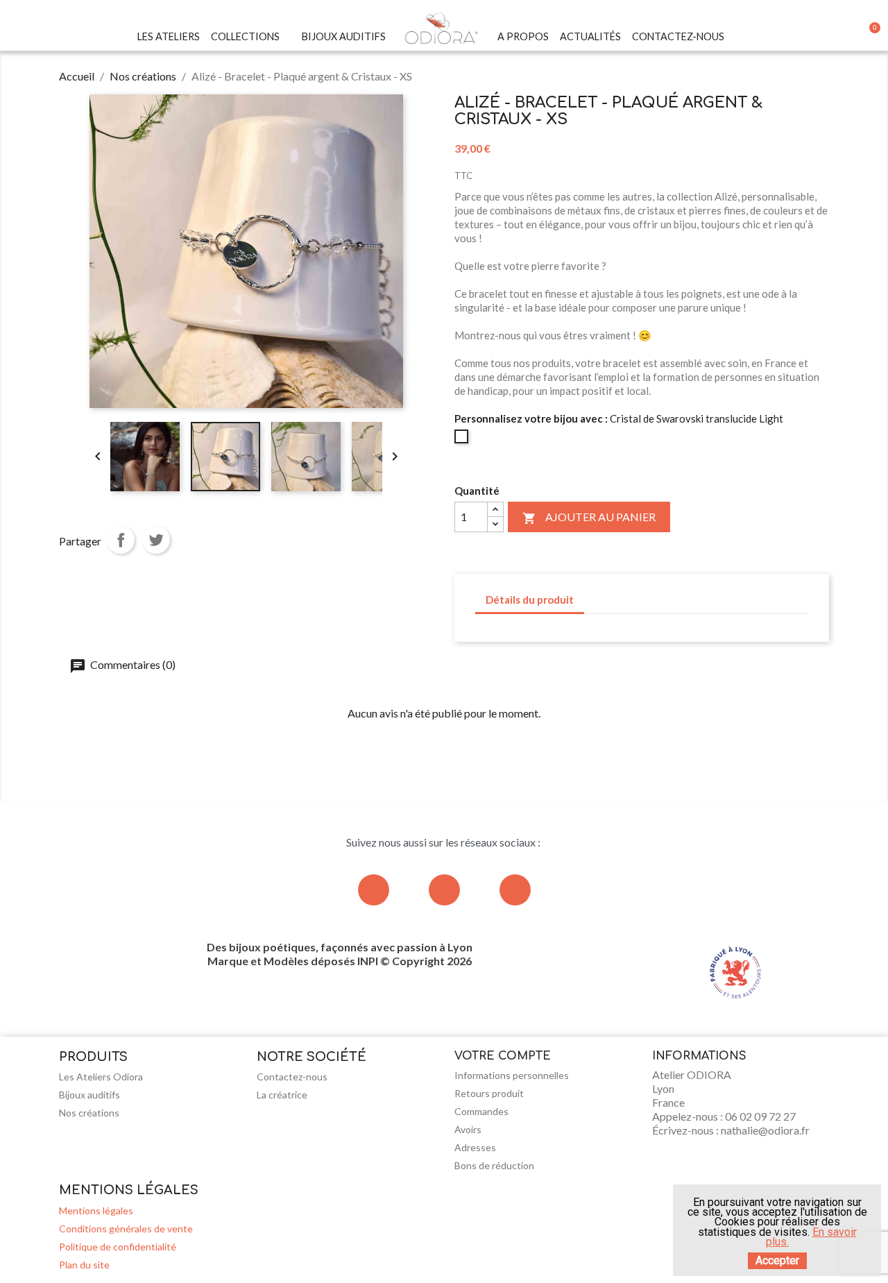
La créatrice (282, 1095)
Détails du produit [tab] (530, 599)
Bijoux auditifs (89, 1095)
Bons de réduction (494, 1165)
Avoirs (467, 1129)
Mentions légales (96, 1210)
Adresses (475, 1147)
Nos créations (89, 1113)
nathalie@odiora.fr (765, 1130)
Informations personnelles (511, 1075)
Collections (245, 36)
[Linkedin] (515, 890)
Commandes (481, 1111)
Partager (121, 540)
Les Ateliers (168, 36)
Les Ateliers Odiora (101, 1076)
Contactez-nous (678, 36)
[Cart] (870, 37)
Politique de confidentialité (117, 1246)
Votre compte (502, 1056)
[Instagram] (373, 890)
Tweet (156, 540)
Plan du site (84, 1265)
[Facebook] (444, 890)
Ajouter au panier (589, 517)
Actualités (590, 36)
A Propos (523, 36)
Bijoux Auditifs (344, 36)
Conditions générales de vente (126, 1228)
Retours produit (489, 1093)
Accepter (777, 1260)
